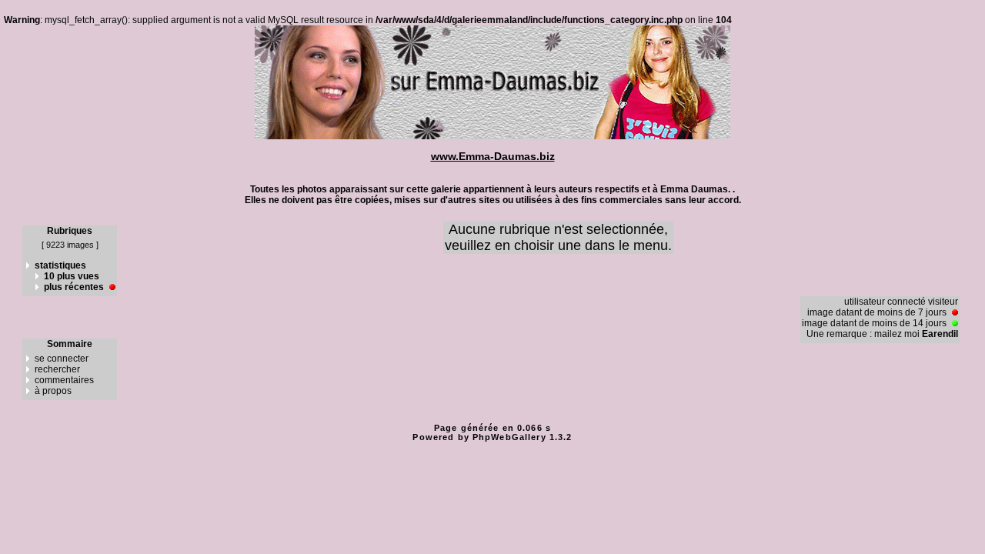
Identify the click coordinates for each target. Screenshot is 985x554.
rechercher (57, 369)
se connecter (61, 358)
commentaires (64, 380)
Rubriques (69, 230)
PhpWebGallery (509, 437)
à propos (53, 390)
